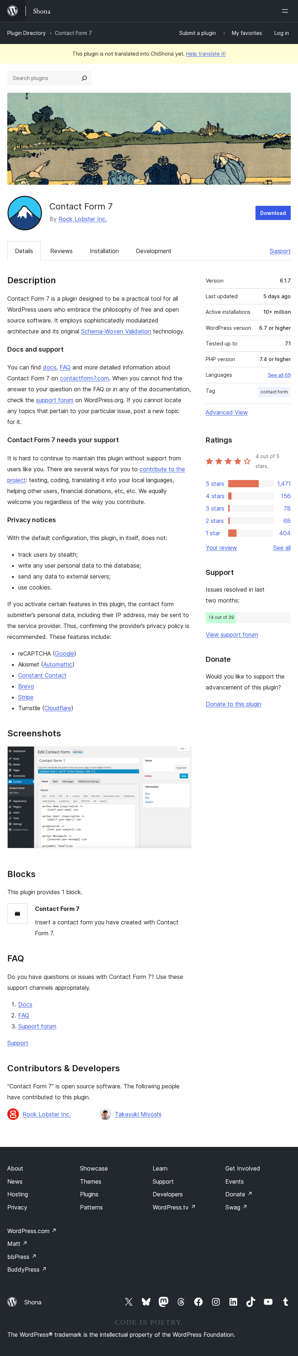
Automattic (57, 664)
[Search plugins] (84, 78)
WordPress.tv (174, 1207)
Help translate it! (206, 54)
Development (154, 251)
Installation (104, 251)
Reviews (61, 251)
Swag (236, 1207)
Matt (17, 1243)
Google (64, 653)
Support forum (37, 1026)
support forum (54, 400)
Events (234, 1181)
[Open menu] (286, 11)
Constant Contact (42, 675)
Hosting (17, 1194)
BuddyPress (27, 1269)
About (15, 1168)
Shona (32, 1302)
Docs (25, 1004)
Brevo (26, 686)
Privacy (17, 1207)
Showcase (94, 1168)
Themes (90, 1181)
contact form (274, 392)
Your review (221, 547)
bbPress (22, 1256)
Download (273, 213)
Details (24, 251)
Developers (168, 1194)
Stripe (25, 697)
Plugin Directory (26, 33)
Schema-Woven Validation (116, 331)
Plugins (89, 1194)
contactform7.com (84, 378)
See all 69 (279, 375)
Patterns (91, 1207)
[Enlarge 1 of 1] (181, 756)
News (15, 1181)
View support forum (232, 634)
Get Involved (242, 1168)
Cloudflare (57, 708)
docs (49, 367)
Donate (239, 1194)
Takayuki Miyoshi (138, 1114)
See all (282, 547)
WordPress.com (32, 1231)
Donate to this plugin (233, 704)
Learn (160, 1168)
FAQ (65, 367)
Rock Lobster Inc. (83, 219)
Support (280, 251)
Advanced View (227, 412)
